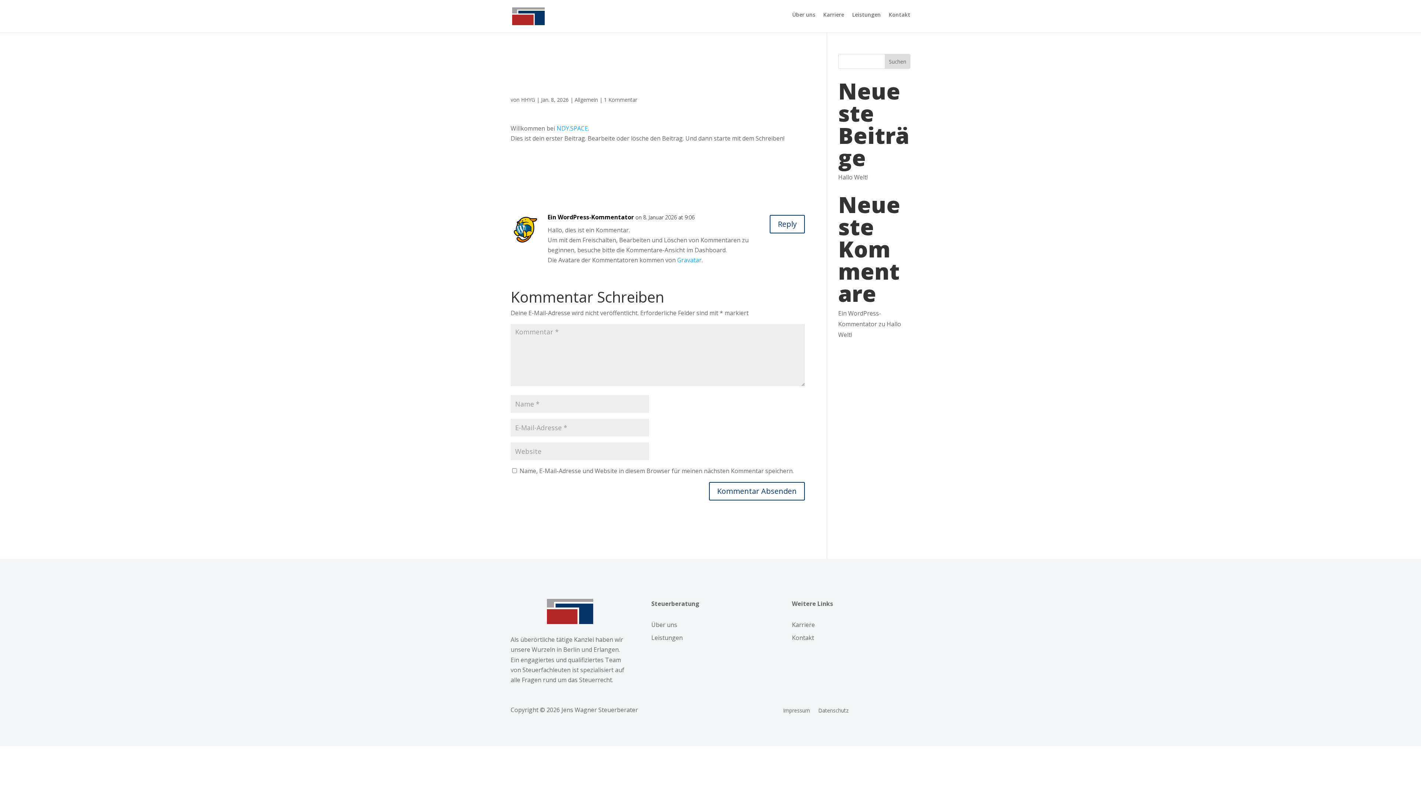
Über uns (803, 15)
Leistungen (866, 15)
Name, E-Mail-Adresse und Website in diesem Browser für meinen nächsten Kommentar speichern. (657, 471)
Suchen (897, 61)
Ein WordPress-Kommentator (591, 217)
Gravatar (689, 260)
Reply (787, 224)
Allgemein (586, 99)
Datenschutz (833, 711)
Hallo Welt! (853, 177)
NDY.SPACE (572, 128)
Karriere (833, 15)
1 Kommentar (620, 99)
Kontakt (899, 15)
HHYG (528, 99)
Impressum (796, 711)
